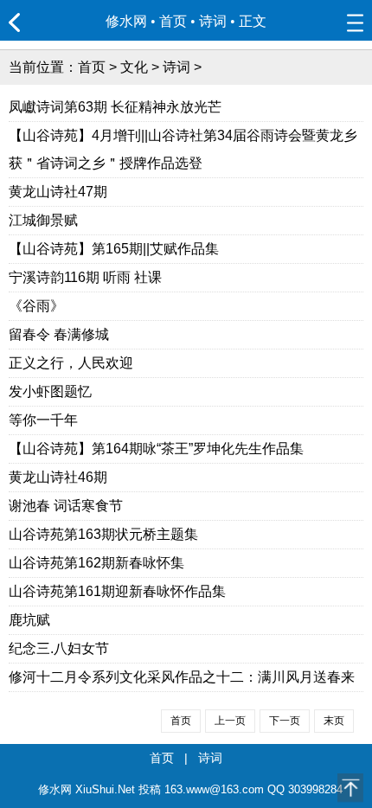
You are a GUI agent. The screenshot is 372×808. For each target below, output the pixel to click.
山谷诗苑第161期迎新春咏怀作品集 (117, 591)
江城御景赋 (43, 220)
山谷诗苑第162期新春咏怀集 (96, 562)
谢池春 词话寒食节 (66, 505)
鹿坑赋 (29, 619)
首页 (92, 67)
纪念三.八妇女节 (59, 648)
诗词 (213, 21)
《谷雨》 (36, 305)
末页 (334, 721)
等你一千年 (43, 420)
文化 (134, 67)
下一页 (284, 721)
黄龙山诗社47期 (58, 191)
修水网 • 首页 (146, 21)
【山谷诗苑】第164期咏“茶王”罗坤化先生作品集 (156, 448)
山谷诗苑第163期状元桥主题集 (103, 534)
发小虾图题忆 (50, 391)
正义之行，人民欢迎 (71, 363)
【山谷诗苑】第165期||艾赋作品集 (114, 248)
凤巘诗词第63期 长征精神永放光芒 (115, 106)
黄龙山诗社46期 (58, 477)
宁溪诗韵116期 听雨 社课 (85, 277)
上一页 (230, 721)
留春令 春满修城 (59, 334)
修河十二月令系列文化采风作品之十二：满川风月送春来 (182, 677)
